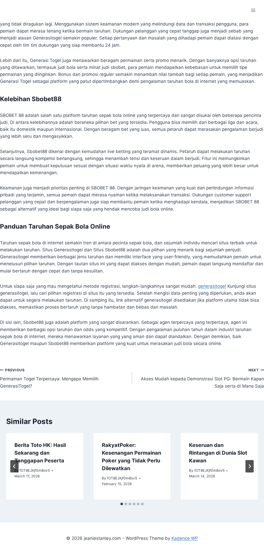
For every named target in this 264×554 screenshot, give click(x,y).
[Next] (249, 466)
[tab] (121, 504)
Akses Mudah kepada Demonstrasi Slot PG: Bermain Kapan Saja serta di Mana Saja (202, 378)
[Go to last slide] (14, 466)
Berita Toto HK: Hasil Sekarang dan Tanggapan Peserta (40, 453)
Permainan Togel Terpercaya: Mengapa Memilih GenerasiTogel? (49, 378)
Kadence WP (184, 538)
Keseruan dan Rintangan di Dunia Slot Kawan (218, 453)
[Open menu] (253, 10)
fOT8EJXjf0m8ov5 (35, 470)
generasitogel (212, 286)
